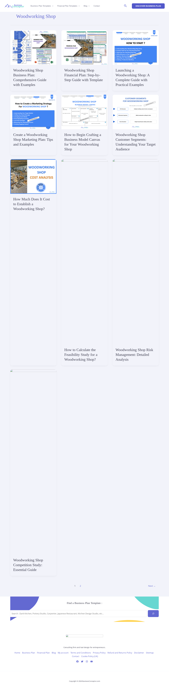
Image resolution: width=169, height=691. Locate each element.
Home (17, 652)
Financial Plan (43, 652)
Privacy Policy (99, 652)
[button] (125, 6)
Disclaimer (139, 652)
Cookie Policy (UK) (89, 656)
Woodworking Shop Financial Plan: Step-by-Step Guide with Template (83, 75)
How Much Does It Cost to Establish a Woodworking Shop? (31, 204)
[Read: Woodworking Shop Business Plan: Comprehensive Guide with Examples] (33, 47)
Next (152, 585)
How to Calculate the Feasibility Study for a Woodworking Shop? (80, 354)
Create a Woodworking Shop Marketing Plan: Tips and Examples (33, 139)
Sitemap (150, 652)
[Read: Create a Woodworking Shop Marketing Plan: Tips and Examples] (33, 111)
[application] (52, 6)
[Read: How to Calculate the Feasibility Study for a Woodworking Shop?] (84, 251)
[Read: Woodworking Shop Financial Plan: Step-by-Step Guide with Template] (84, 47)
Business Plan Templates (41, 6)
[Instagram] (87, 661)
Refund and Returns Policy (120, 652)
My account (63, 652)
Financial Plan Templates (67, 6)
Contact (97, 6)
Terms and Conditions (81, 652)
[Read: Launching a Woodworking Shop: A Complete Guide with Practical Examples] (136, 47)
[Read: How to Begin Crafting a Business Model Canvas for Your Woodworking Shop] (84, 111)
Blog (85, 6)
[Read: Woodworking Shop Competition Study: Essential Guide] (33, 461)
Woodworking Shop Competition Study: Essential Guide (28, 565)
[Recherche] (153, 613)
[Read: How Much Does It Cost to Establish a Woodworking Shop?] (33, 176)
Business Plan (28, 652)
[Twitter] (82, 661)
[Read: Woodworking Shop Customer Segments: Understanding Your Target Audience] (136, 111)
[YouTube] (91, 661)
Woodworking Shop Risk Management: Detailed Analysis (134, 354)
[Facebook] (77, 661)
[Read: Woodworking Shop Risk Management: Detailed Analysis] (136, 251)
